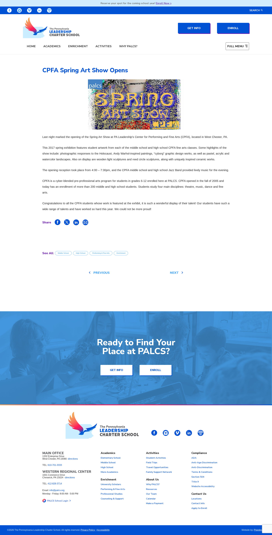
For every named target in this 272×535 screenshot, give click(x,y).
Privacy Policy (88, 530)
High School (80, 253)
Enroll (233, 28)
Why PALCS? (128, 46)
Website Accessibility (202, 486)
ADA (193, 458)
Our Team (151, 494)
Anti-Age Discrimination (204, 462)
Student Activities (156, 458)
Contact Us (198, 494)
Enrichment (78, 46)
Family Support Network (159, 472)
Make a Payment (154, 503)
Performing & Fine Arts (101, 253)
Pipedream (259, 530)
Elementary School (111, 458)
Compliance (199, 453)
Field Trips (151, 462)
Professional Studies (112, 494)
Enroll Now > (164, 3)
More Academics (109, 472)
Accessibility (103, 530)
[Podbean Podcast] (49, 10)
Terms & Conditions (201, 472)
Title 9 (195, 482)
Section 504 (197, 477)
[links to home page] (51, 27)
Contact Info (198, 503)
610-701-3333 (55, 465)
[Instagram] (19, 10)
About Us (152, 479)
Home (31, 46)
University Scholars (111, 484)
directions (73, 459)
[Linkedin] (39, 10)
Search (254, 10)
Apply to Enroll (199, 508)
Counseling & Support (112, 499)
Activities (103, 46)
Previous (101, 273)
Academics (51, 46)
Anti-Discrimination (201, 467)
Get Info (194, 28)
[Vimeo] (29, 10)
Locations (196, 499)
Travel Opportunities (157, 467)
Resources (151, 489)
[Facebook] (9, 10)
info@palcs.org (56, 490)
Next (174, 273)
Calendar (151, 499)
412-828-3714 (55, 483)
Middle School (63, 253)
